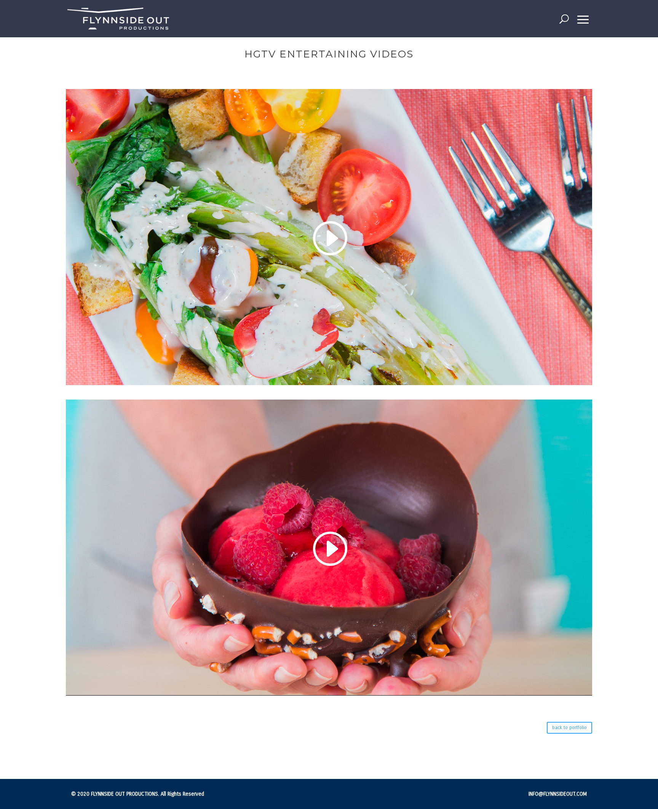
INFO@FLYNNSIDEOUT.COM (558, 794)
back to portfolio (569, 727)
